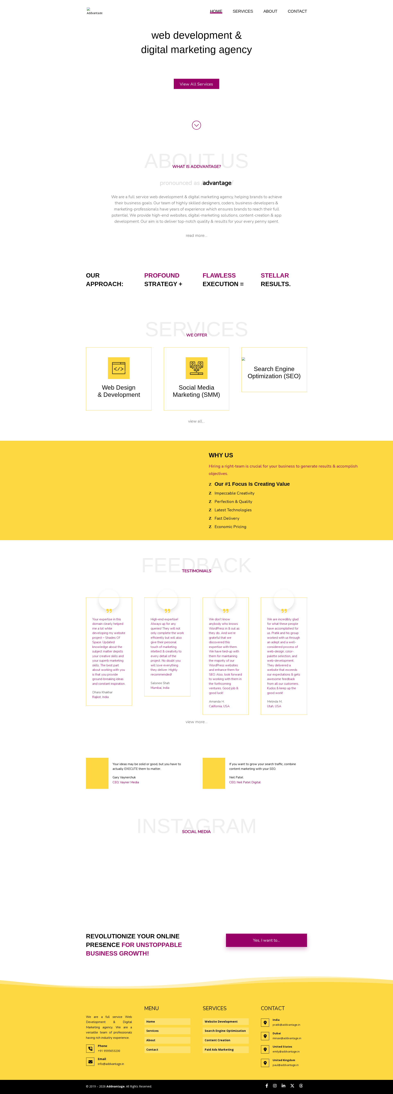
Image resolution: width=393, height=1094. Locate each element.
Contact (297, 11)
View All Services (196, 84)
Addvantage (115, 1086)
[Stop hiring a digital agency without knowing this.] (270, 874)
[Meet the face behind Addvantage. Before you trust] (121, 878)
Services (243, 11)
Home (216, 11)
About (270, 11)
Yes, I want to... (266, 940)
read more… (196, 235)
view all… (196, 421)
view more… (196, 722)
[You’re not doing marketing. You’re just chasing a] (195, 869)
